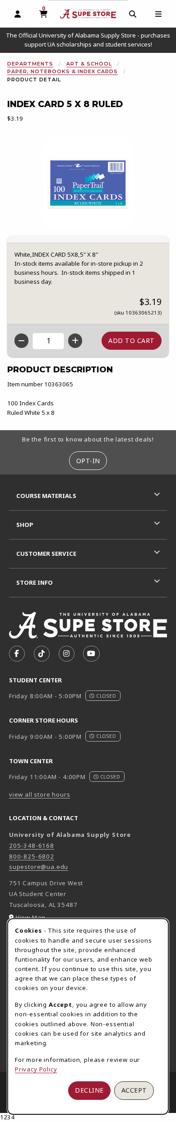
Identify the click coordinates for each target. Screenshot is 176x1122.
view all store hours (39, 794)
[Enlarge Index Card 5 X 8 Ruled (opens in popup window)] (88, 183)
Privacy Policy (36, 1069)
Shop (24, 525)
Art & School (89, 64)
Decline (89, 1090)
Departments (30, 64)
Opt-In (88, 460)
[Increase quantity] (75, 340)
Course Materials (46, 496)
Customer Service (46, 553)
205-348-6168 (31, 845)
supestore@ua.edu (38, 867)
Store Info (34, 582)
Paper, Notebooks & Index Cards (62, 71)
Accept (134, 1090)
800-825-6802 (31, 856)
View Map (31, 917)
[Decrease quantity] (21, 340)
